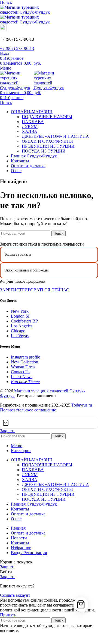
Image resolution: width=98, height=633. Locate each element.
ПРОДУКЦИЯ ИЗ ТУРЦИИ (48, 146)
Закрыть (7, 430)
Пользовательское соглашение (28, 410)
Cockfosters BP (24, 321)
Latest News (21, 376)
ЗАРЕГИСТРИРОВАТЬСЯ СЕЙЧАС (34, 290)
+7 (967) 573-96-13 (17, 48)
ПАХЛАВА (33, 121)
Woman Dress (23, 367)
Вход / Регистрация (29, 552)
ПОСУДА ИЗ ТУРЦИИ (44, 151)
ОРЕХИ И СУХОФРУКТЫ (47, 141)
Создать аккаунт (15, 595)
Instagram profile (25, 357)
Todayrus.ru (81, 405)
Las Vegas (20, 335)
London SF (20, 316)
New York (20, 311)
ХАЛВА (29, 131)
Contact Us (20, 371)
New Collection (24, 362)
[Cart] (49, 422)
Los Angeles (21, 326)
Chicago (18, 331)
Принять (8, 615)
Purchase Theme (25, 381)
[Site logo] (27, 12)
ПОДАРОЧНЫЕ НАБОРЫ (47, 116)
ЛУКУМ (30, 126)
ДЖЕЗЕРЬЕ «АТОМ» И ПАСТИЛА (55, 136)
